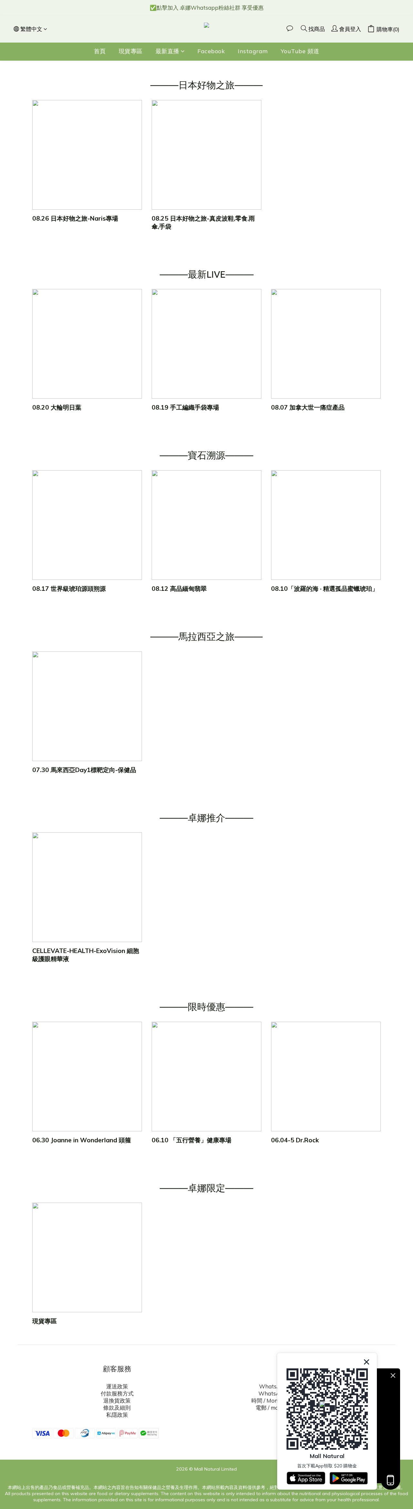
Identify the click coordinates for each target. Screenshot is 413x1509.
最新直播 (167, 51)
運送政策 (117, 1386)
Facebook (211, 51)
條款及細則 (117, 1407)
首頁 (100, 51)
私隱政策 (117, 1414)
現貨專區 (131, 51)
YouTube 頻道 (300, 51)
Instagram (253, 51)
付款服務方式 (117, 1393)
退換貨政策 (117, 1400)
